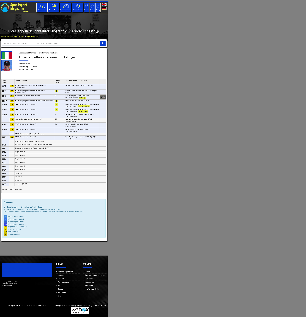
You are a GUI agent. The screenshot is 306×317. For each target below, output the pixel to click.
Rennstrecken (65, 10)
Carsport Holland (70, 114)
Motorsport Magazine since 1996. (15, 272)
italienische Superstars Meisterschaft (28, 96)
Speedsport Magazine (9, 36)
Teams (86, 10)
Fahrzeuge (62, 292)
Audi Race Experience (72, 85)
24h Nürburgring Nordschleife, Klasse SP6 (29, 101)
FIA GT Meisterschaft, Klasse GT (26, 104)
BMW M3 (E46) (83, 101)
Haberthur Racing (71, 137)
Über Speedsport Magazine (95, 275)
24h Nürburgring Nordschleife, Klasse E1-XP (29, 91)
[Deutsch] (104, 9)
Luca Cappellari (32, 36)
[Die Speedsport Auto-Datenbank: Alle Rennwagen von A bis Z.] (92, 6)
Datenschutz (89, 282)
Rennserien (42, 10)
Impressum (89, 279)
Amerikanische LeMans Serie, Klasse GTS (29, 119)
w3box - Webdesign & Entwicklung (91, 305)
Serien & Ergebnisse (65, 272)
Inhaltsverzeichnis (92, 289)
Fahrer (21, 36)
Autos (92, 10)
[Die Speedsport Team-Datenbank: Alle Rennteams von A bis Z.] (86, 6)
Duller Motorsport (71, 101)
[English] (104, 5)
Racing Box (68, 124)
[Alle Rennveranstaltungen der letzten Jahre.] (54, 6)
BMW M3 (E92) (83, 96)
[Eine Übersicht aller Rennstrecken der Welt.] (65, 6)
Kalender (61, 275)
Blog (98, 10)
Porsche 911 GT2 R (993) (87, 137)
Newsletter (89, 286)
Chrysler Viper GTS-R (85, 114)
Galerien (61, 279)
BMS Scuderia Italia (71, 104)
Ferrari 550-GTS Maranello (88, 104)
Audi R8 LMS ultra (87, 85)
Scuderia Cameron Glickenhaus (75, 91)
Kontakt (87, 272)
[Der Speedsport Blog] (98, 6)
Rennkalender (54, 10)
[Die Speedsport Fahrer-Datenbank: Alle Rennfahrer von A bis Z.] (77, 6)
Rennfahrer (77, 10)
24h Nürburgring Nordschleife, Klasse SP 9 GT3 (30, 85)
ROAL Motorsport (71, 96)
